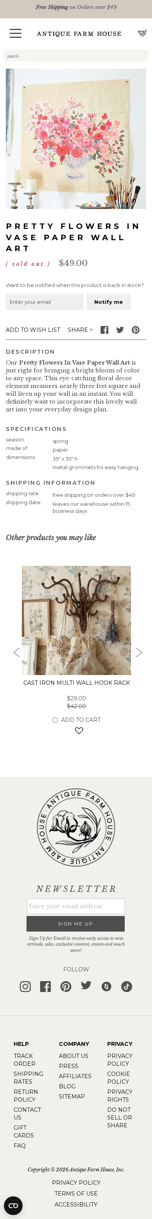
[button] (15, 33)
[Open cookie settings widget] (13, 1205)
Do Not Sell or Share (119, 1117)
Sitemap (72, 1096)
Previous (14, 655)
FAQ (20, 1145)
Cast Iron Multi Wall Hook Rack (76, 682)
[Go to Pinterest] (136, 331)
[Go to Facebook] (104, 331)
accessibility (76, 1204)
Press (68, 1066)
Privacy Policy (76, 1182)
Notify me (108, 302)
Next (138, 655)
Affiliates (75, 1076)
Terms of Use (76, 1193)
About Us (73, 1056)
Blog (67, 1086)
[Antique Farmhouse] (79, 33)
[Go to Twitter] (120, 331)
